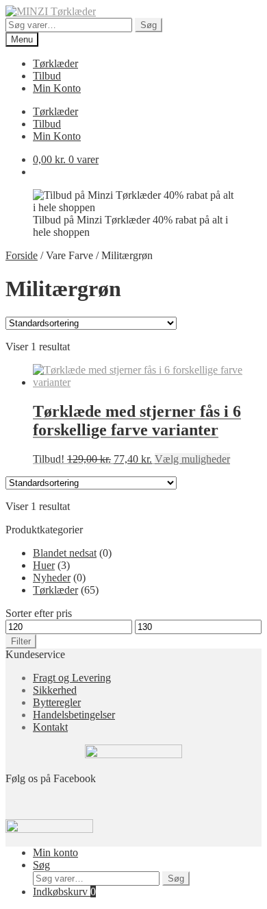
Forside (21, 255)
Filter (21, 641)
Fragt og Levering (72, 677)
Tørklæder (55, 63)
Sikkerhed (55, 690)
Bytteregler (57, 702)
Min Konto (57, 88)
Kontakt (50, 727)
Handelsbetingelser (74, 714)
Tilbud (47, 76)
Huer (44, 565)
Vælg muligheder (192, 459)
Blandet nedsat (65, 553)
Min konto (55, 852)
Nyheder (52, 577)
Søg (148, 25)
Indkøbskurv (64, 891)
